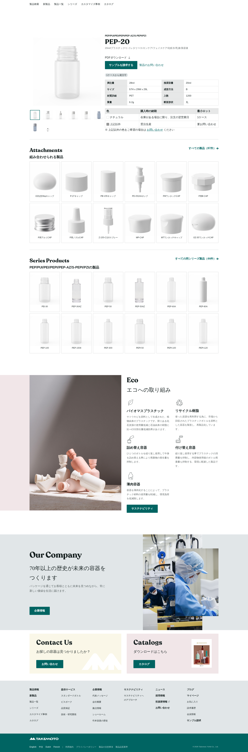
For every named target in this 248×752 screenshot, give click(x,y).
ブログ (190, 689)
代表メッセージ (100, 695)
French (56, 747)
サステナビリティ (142, 508)
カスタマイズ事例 (90, 4)
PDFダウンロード (116, 57)
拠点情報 (96, 708)
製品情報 (34, 689)
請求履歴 (191, 708)
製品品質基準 (122, 747)
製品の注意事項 (106, 747)
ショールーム (99, 714)
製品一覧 (59, 4)
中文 (41, 747)
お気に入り (192, 701)
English (33, 747)
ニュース (160, 689)
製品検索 (34, 4)
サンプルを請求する (121, 65)
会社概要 (96, 702)
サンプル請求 (194, 720)
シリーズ (72, 4)
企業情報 (39, 610)
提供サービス (68, 689)
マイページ (193, 695)
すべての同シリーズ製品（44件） (195, 258)
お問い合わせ (155, 129)
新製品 (46, 4)
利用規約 (69, 747)
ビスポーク (66, 702)
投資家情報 (161, 701)
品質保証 (65, 708)
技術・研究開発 (68, 714)
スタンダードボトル (71, 695)
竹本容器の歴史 (100, 720)
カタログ (109, 4)
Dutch (48, 747)
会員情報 (191, 714)
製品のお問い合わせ (151, 65)
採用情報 (160, 695)
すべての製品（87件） (202, 148)
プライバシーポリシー (86, 747)
